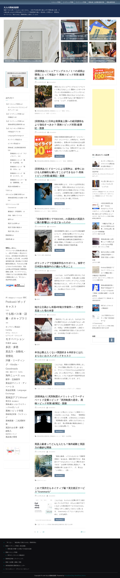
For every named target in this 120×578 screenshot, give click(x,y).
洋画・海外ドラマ (14, 215)
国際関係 (14, 343)
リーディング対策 (68, 2)
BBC (25, 297)
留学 (43, 255)
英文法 (8, 401)
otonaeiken (52, 82)
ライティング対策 (81, 2)
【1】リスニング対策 (13, 104)
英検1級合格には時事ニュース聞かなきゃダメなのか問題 (107, 241)
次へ (82, 532)
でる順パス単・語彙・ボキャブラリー (16, 318)
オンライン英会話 (14, 139)
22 (43, 532)
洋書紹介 (78, 388)
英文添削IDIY (15, 401)
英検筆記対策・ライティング (16, 415)
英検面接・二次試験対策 (15, 422)
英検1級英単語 (111, 2)
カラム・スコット (12, 333)
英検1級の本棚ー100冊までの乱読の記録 (19, 549)
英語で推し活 (12, 231)
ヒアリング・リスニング (14, 335)
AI (6, 297)
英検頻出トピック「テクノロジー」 (60, 208)
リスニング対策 (55, 2)
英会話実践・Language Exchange (16, 392)
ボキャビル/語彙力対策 (14, 194)
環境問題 (23, 375)
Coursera (11, 207)
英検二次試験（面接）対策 (13, 562)
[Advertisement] (103, 117)
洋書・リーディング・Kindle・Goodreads (15, 364)
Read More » (60, 106)
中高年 (8, 343)
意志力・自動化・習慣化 (16, 353)
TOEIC (39, 255)
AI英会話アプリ (13, 132)
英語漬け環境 (11, 437)
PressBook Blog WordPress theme (75, 575)
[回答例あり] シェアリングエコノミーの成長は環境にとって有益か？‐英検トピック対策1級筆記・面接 (60, 74)
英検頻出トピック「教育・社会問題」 (61, 436)
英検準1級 (48, 255)
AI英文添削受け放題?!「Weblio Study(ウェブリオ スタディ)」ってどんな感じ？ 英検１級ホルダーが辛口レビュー (103, 208)
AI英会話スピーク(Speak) (15, 297)
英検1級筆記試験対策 (43, 111)
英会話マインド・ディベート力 (16, 385)
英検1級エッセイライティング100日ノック (16, 405)
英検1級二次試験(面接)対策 (96, 2)
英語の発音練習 (13, 186)
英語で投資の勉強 (14, 227)
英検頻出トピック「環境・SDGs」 (60, 111)
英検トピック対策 (14, 410)
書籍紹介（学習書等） (15, 211)
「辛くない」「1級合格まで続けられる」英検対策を (21, 542)
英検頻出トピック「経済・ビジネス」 (46, 113)
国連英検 (9, 235)
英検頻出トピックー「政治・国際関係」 (62, 161)
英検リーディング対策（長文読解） (16, 546)
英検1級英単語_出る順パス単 (17, 198)
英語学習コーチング (11, 434)
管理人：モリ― (11, 248)
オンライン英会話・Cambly (14, 328)
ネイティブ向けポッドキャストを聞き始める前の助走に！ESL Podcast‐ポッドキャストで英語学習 (103, 166)
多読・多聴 (12, 346)
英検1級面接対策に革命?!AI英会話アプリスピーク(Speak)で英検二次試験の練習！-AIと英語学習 (103, 290)
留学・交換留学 (13, 379)
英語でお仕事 (68, 524)
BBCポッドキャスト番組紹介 (16, 555)
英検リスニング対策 (11, 552)
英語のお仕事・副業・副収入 (16, 429)
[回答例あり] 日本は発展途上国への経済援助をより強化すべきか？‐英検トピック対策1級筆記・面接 (59, 125)
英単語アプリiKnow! (16, 397)
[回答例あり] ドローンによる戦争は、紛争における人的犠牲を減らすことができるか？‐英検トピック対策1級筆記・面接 (59, 172)
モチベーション (41, 480)
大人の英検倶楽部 (11, 7)
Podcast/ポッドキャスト (16, 304)
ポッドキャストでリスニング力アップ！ (63, 388)
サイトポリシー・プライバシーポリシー (17, 569)
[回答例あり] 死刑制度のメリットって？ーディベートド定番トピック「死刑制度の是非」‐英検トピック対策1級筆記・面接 (59, 400)
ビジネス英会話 (13, 143)
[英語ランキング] (19, 286)
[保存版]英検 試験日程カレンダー (15, 565)
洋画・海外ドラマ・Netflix (14, 372)
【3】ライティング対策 (44, 524)
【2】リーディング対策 (44, 388)
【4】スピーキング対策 (13, 128)
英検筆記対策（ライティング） (15, 558)
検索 (93, 336)
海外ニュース (13, 375)
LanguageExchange (15, 136)
